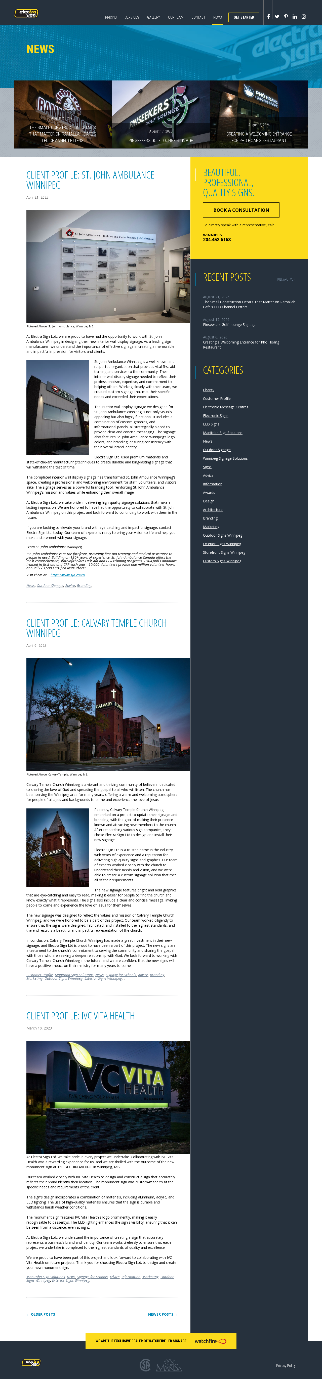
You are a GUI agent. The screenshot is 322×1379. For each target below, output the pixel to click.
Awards (209, 492)
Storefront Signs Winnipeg (224, 552)
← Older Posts (40, 1314)
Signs (207, 466)
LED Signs (211, 424)
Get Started (244, 17)
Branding (84, 585)
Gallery (153, 17)
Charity (208, 389)
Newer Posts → (163, 1314)
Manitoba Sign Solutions (74, 974)
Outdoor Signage (50, 585)
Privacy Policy (286, 1366)
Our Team (175, 17)
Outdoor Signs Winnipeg (64, 978)
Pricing (111, 17)
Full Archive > (286, 279)
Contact (198, 17)
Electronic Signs (215, 415)
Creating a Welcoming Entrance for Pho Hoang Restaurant (259, 133)
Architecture (213, 509)
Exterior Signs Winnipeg (103, 978)
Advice (70, 585)
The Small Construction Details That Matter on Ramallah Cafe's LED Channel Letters (62, 129)
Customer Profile (39, 974)
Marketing (34, 978)
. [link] (101, 568)
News (217, 17)
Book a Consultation (241, 210)
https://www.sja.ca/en (68, 575)
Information (131, 1276)
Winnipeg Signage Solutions (225, 458)
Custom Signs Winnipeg (222, 560)
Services (132, 17)
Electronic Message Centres (225, 407)
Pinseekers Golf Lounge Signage (161, 136)
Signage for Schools (121, 974)
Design (208, 501)
